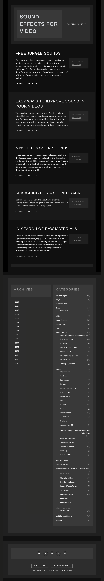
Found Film (64, 511)
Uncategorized (62, 464)
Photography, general (69, 356)
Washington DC (66, 425)
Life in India (65, 392)
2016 (17, 335)
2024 (17, 306)
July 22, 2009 (76, 237)
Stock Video (65, 490)
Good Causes (61, 320)
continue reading (27, 84)
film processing (66, 339)
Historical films (66, 455)
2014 (17, 343)
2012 (17, 351)
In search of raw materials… (48, 229)
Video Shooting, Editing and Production (72, 468)
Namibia (63, 405)
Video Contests (66, 494)
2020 (17, 318)
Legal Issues (61, 324)
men (58, 328)
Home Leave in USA (68, 388)
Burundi (63, 384)
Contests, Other (62, 304)
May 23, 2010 (76, 156)
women (59, 520)
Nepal (62, 409)
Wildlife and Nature (64, 516)
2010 (17, 359)
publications (62, 566)
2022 (17, 314)
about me (40, 566)
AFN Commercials (67, 438)
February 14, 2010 (78, 201)
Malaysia (63, 400)
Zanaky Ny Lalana (67, 364)
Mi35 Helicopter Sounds (42, 148)
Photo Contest (66, 351)
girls (58, 316)
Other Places (65, 413)
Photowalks (65, 360)
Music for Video (66, 478)
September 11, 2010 (78, 115)
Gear (58, 308)
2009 (17, 363)
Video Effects (65, 502)
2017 (17, 331)
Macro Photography (68, 347)
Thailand (63, 421)
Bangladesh (65, 380)
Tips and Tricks (62, 460)
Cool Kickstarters (67, 443)
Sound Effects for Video (70, 486)
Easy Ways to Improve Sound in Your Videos (50, 103)
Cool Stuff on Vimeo (68, 447)
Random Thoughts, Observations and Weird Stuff (74, 432)
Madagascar (65, 396)
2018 (17, 327)
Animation (64, 474)
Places (58, 369)
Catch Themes (66, 570)
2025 (17, 302)
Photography (61, 332)
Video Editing (65, 498)
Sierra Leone (65, 417)
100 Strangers (61, 296)
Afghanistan (65, 372)
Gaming (63, 451)
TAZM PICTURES (52, 570)
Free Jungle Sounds (38, 53)
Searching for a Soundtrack (48, 193)
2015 (17, 339)
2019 (17, 322)
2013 (17, 347)
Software (64, 311)
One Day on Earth (67, 482)
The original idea (76, 23)
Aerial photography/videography (73, 335)
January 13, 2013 (77, 62)
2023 (17, 310)
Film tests (64, 343)
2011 (16, 355)
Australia (63, 376)
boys (58, 300)
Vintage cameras (63, 508)
